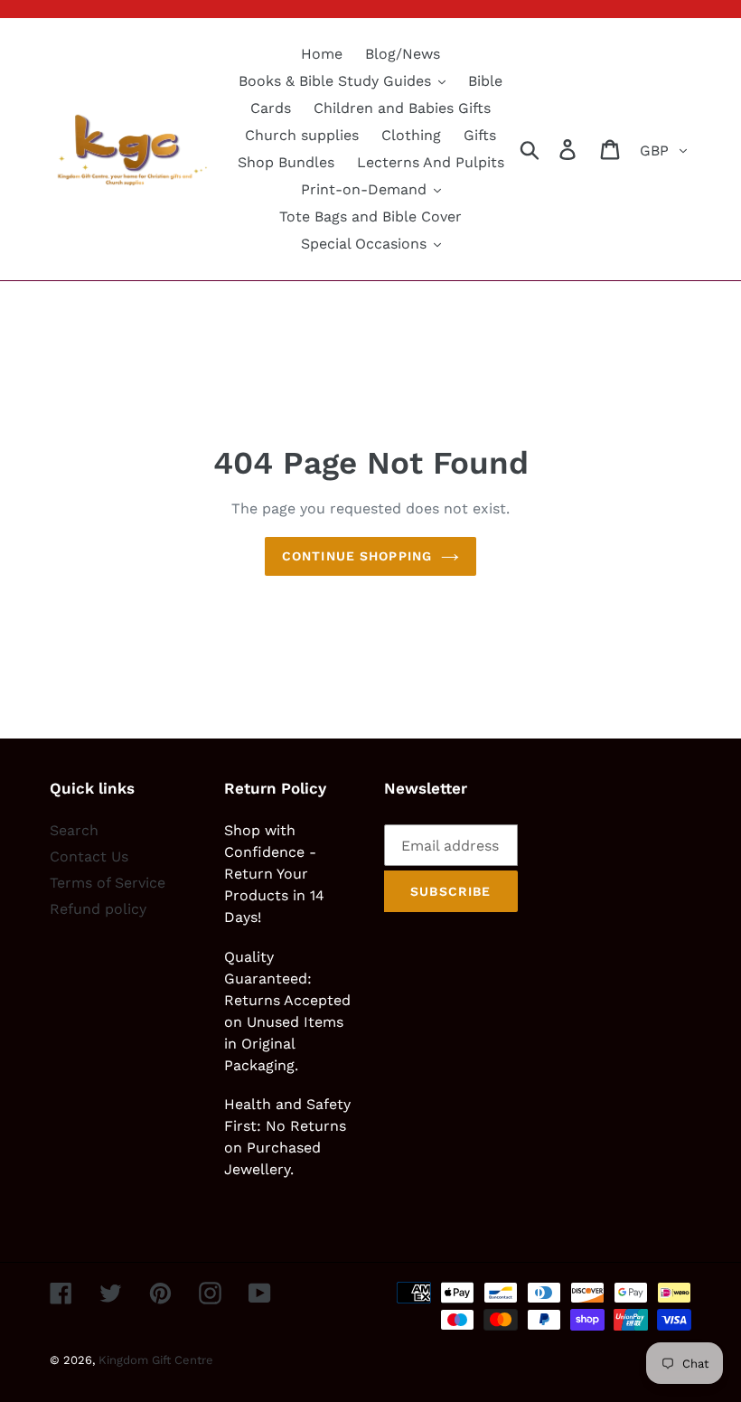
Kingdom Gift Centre (155, 1360)
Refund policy (98, 908)
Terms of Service (107, 882)
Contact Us (89, 856)
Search (74, 830)
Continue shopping (357, 556)
